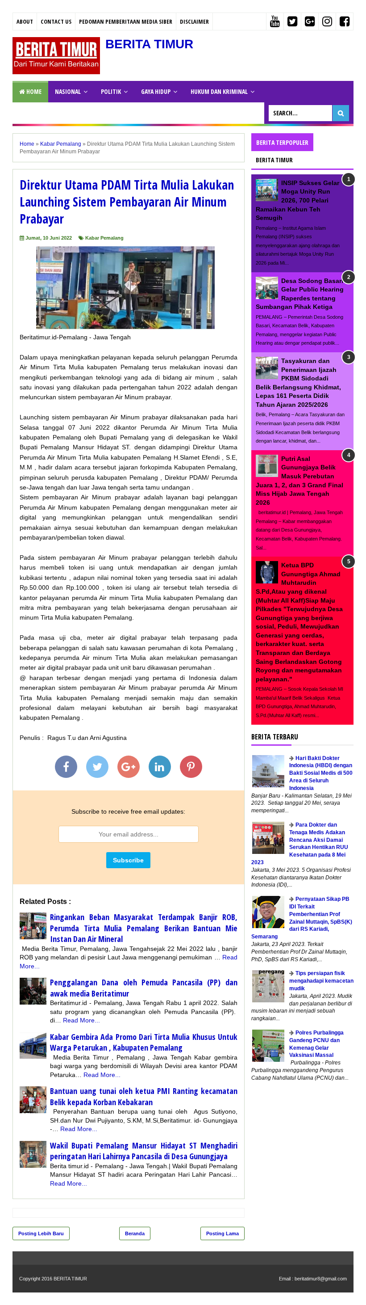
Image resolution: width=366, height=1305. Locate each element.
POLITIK (111, 91)
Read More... (81, 1020)
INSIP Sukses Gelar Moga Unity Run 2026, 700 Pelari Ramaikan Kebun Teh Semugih (297, 200)
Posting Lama (222, 1233)
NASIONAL (68, 91)
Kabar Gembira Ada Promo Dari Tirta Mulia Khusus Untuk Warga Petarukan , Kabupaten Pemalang (143, 1042)
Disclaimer (194, 21)
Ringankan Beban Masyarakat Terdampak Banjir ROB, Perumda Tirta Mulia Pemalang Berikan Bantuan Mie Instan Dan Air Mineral (143, 928)
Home (33, 91)
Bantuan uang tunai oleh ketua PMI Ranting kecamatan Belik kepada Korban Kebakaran (143, 1096)
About (25, 21)
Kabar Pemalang (104, 238)
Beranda (135, 1233)
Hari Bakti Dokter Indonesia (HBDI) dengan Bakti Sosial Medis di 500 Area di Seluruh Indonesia (321, 773)
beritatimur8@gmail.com (321, 1278)
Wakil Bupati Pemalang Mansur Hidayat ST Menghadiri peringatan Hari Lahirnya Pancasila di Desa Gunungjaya (143, 1151)
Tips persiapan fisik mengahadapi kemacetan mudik (321, 981)
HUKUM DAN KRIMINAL (219, 91)
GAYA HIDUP (156, 91)
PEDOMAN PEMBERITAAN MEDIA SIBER (125, 21)
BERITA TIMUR (149, 44)
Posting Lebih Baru (41, 1233)
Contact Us (56, 21)
